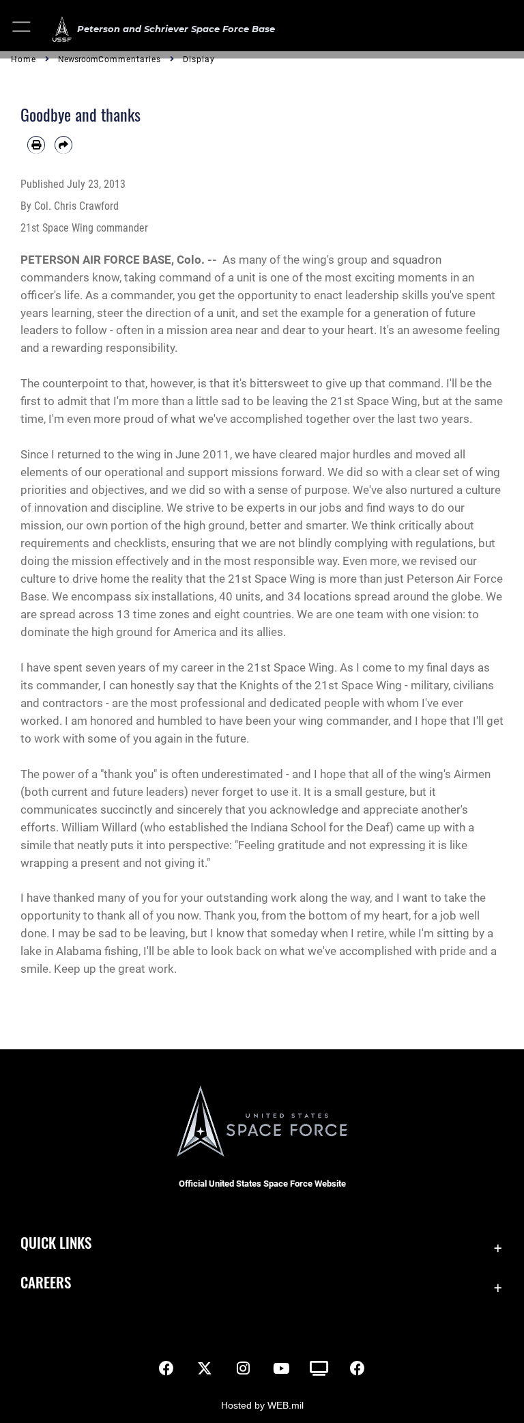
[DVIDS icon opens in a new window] (319, 1368)
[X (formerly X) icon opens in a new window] (204, 1368)
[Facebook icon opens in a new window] (166, 1368)
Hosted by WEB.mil (262, 1405)
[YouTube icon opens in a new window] (281, 1368)
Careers (45, 1282)
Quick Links (55, 1242)
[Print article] (36, 145)
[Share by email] (63, 145)
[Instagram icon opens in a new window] (243, 1368)
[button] (22, 29)
